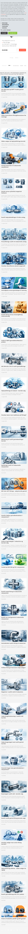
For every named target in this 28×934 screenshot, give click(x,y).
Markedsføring (5, 24)
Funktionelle (5, 26)
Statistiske (4, 27)
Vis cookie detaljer (6, 30)
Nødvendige (4, 23)
